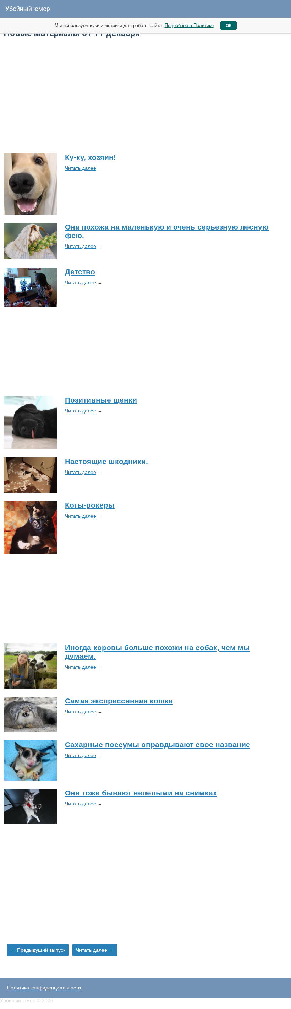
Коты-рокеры (90, 505)
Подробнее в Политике (189, 25)
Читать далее (80, 168)
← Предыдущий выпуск (38, 950)
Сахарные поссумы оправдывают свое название (157, 744)
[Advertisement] (145, 95)
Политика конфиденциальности (44, 988)
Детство (80, 272)
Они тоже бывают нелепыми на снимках (141, 793)
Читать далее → (95, 950)
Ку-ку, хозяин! (90, 157)
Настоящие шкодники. (106, 461)
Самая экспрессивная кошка (119, 701)
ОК (228, 25)
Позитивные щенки (101, 400)
